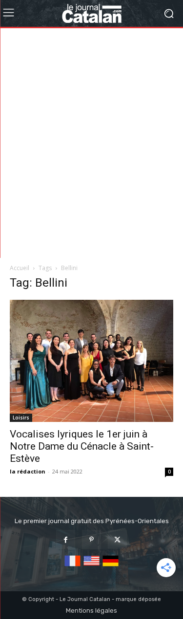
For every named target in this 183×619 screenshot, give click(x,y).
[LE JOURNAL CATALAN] (91, 13)
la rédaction (27, 471)
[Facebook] (65, 539)
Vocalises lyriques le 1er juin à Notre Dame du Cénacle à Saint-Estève (82, 446)
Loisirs (21, 417)
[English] (91, 567)
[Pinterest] (91, 539)
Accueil (19, 268)
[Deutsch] (110, 567)
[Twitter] (117, 539)
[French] (72, 567)
